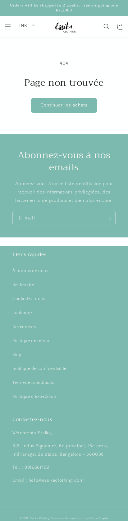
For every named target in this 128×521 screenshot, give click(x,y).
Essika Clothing (40, 518)
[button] (8, 26)
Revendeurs (24, 326)
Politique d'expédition (34, 396)
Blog (16, 354)
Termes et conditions (33, 382)
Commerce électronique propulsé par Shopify (79, 518)
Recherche (23, 284)
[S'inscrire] (108, 218)
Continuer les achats (64, 105)
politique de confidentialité (39, 368)
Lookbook (22, 312)
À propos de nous (30, 270)
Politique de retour (31, 340)
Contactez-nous (28, 298)
